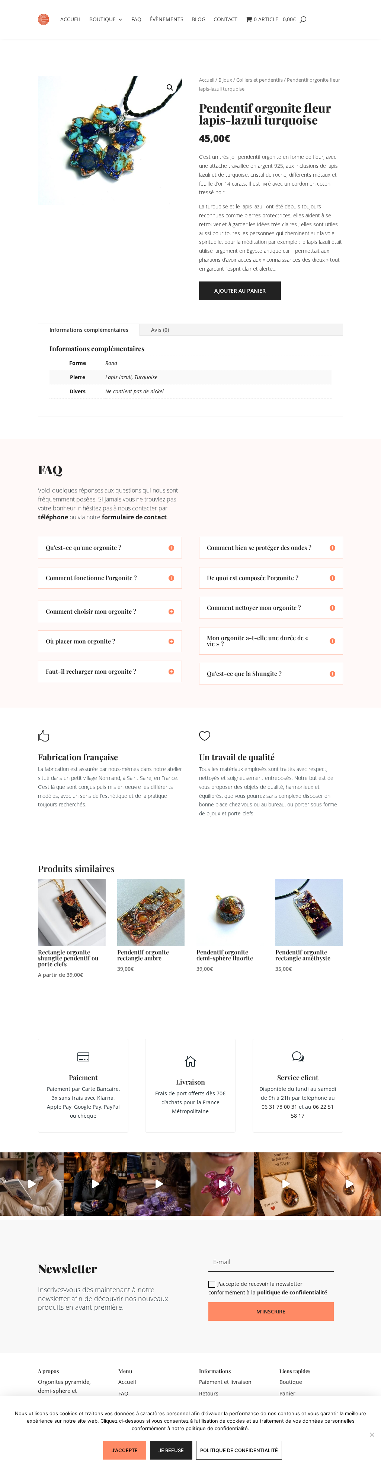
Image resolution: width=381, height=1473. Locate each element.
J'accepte (125, 1450)
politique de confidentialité (292, 1292)
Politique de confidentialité (239, 1450)
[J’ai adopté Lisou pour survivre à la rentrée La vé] (158, 1184)
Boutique (102, 19)
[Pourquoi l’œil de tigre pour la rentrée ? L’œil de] (349, 1184)
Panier (287, 1393)
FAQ (136, 19)
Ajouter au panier (240, 290)
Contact (225, 19)
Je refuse (171, 1450)
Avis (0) (160, 329)
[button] (170, 87)
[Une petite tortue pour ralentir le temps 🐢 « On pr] (222, 1184)
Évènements (166, 19)
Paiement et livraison (225, 1381)
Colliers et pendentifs (259, 79)
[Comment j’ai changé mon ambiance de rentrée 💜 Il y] (95, 1184)
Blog (198, 19)
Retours (208, 1393)
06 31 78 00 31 (279, 1106)
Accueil (70, 19)
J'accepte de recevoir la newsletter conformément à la (267, 1288)
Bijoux (225, 79)
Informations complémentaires (88, 329)
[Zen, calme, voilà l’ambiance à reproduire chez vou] (32, 1184)
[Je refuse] (371, 1434)
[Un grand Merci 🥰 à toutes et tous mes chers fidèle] (286, 1184)
